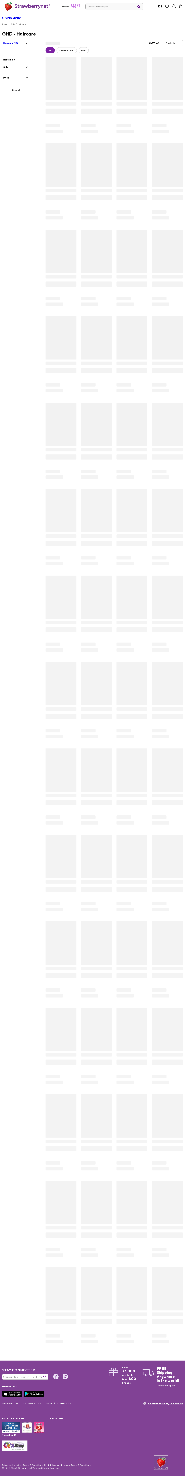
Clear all (16, 90)
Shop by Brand (11, 17)
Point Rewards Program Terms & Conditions (68, 1465)
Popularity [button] (170, 43)
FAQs (49, 1403)
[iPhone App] (13, 1396)
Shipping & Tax (10, 1403)
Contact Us (64, 1403)
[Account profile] (174, 6)
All (50, 50)
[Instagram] (65, 1377)
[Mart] (71, 7)
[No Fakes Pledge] (39, 1430)
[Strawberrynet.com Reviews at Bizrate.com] (11, 1432)
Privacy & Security (11, 1465)
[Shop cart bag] (181, 6)
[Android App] (35, 1396)
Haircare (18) (10, 43)
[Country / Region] (160, 6)
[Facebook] (56, 1377)
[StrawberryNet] (26, 6)
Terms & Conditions (33, 1465)
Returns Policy (32, 1403)
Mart (83, 50)
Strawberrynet (66, 50)
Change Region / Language (165, 1403)
